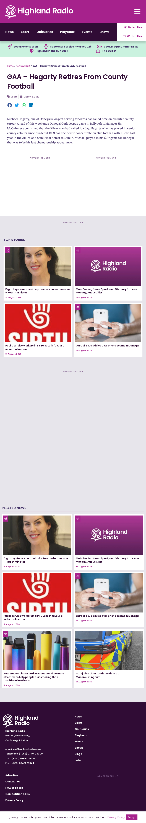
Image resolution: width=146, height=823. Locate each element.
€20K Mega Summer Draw (120, 46)
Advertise (11, 775)
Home (10, 65)
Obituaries (44, 32)
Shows (105, 32)
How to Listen (14, 788)
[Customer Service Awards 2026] (46, 46)
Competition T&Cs (17, 794)
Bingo (78, 754)
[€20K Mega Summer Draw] (99, 46)
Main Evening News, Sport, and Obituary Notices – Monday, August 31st (107, 291)
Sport (25, 32)
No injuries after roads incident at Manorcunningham (97, 675)
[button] (9, 106)
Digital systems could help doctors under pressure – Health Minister (37, 291)
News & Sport (23, 65)
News (9, 32)
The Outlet (109, 51)
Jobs (78, 760)
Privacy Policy (14, 800)
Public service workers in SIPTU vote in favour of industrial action (35, 347)
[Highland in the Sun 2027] (32, 51)
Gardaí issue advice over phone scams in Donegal (107, 345)
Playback (67, 32)
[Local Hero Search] (10, 46)
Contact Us (12, 781)
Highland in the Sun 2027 (52, 51)
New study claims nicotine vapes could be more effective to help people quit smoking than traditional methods (34, 677)
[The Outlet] (98, 51)
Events (87, 32)
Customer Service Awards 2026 (70, 46)
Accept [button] (131, 817)
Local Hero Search (26, 46)
